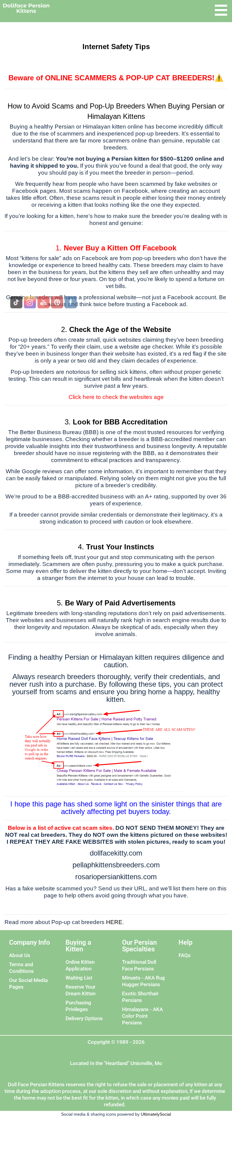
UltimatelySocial (156, 1114)
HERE (114, 922)
